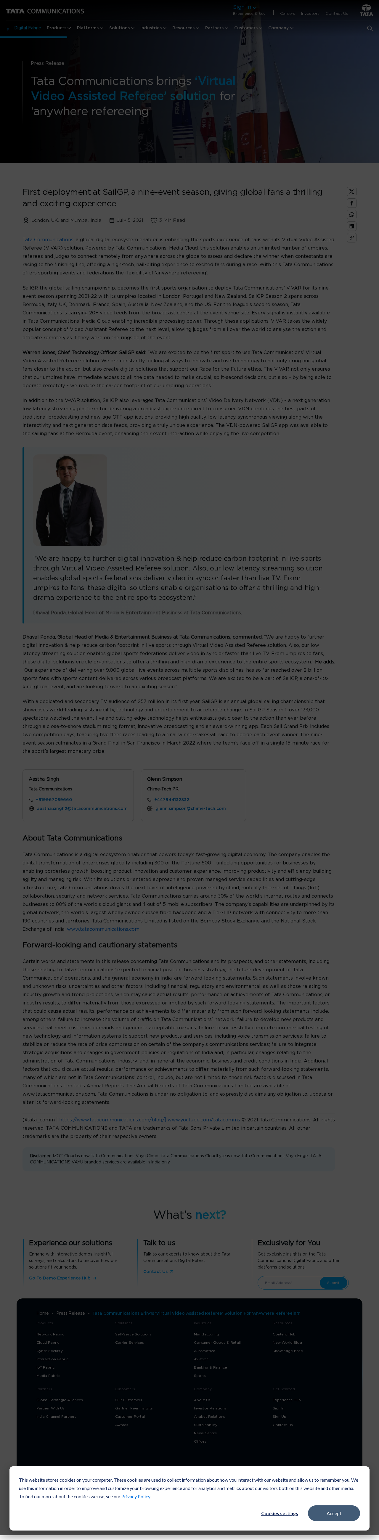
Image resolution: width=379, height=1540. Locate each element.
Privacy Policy (135, 1496)
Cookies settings (279, 1513)
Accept (334, 1513)
